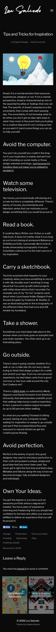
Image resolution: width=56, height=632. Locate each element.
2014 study (19, 391)
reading (8, 538)
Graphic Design (20, 42)
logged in (22, 568)
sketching (22, 538)
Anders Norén (33, 624)
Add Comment (38, 42)
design (7, 534)
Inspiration (22, 534)
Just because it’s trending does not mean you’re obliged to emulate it (26, 167)
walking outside (11, 542)
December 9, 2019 (12, 548)
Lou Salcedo (32, 620)
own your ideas (40, 534)
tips (34, 538)
